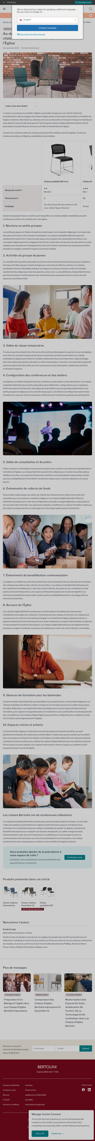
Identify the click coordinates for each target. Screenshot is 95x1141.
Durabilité (29, 1100)
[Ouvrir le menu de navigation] (4, 9)
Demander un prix (84, 2)
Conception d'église (12, 995)
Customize (56, 1133)
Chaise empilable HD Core (56, 181)
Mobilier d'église (8, 22)
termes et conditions (11, 1104)
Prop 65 (6, 1100)
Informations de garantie (35, 1104)
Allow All (40, 1133)
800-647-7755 (51, 1072)
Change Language (47, 28)
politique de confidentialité (35, 1095)
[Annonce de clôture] (91, 15)
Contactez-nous (74, 857)
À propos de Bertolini (11, 1085)
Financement (30, 1090)
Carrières (29, 1085)
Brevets (6, 1095)
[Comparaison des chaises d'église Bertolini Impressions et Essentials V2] (47, 982)
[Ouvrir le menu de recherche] (90, 8)
